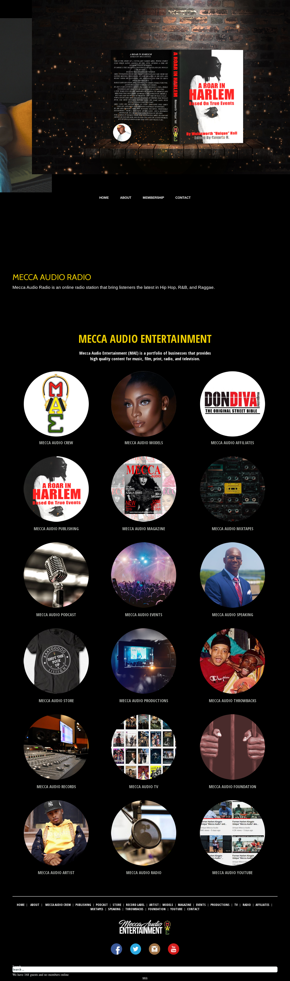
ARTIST (154, 905)
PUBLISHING (83, 905)
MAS (145, 978)
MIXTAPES (96, 909)
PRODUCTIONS (220, 905)
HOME (104, 197)
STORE (117, 905)
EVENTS (201, 905)
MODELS (167, 905)
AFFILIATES (262, 905)
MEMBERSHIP (153, 197)
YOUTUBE (176, 909)
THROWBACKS (134, 909)
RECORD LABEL (135, 905)
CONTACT (183, 197)
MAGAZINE (184, 905)
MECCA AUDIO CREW (58, 905)
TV (236, 905)
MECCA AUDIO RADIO (51, 277)
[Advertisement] (145, 234)
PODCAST (102, 905)
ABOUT (125, 197)
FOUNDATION (157, 909)
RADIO (247, 905)
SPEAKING (114, 909)
